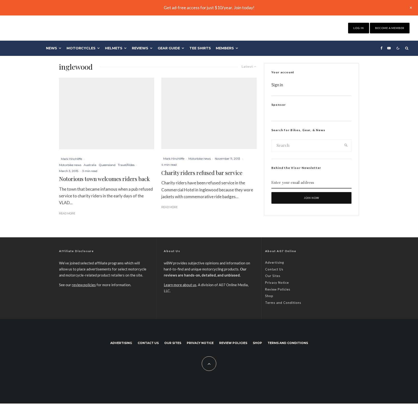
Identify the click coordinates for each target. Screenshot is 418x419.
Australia (90, 165)
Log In (358, 28)
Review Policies (277, 289)
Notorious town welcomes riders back (104, 179)
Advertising (274, 262)
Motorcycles (81, 48)
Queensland (107, 165)
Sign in (277, 84)
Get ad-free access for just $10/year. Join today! (209, 7)
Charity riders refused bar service (201, 173)
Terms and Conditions (283, 303)
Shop (269, 296)
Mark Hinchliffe (71, 159)
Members (225, 48)
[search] (346, 145)
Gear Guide (169, 48)
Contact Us (274, 269)
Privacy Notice (277, 282)
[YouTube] (389, 48)
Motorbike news (70, 165)
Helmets (113, 48)
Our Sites (272, 276)
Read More (67, 213)
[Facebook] (381, 48)
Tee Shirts (200, 48)
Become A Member (389, 28)
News (51, 48)
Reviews (140, 48)
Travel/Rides (126, 165)
